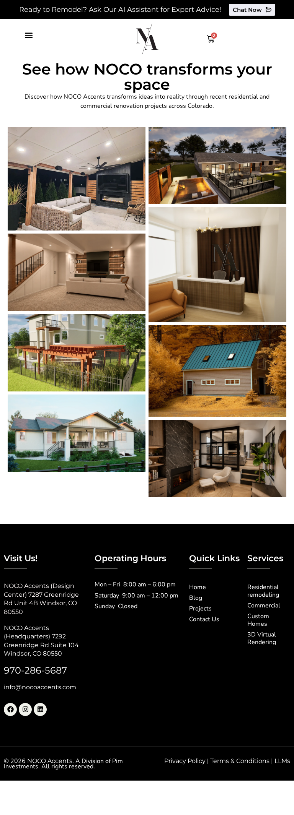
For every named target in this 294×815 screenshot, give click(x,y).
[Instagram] (25, 709)
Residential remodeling (263, 591)
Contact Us (204, 619)
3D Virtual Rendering (261, 638)
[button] (28, 35)
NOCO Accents (49, 761)
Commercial (263, 605)
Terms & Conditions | (242, 761)
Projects (200, 608)
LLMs (282, 761)
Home (197, 587)
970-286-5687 (35, 670)
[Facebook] (10, 709)
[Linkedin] (40, 709)
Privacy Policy (185, 761)
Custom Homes (258, 620)
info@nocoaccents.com (40, 687)
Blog (195, 598)
